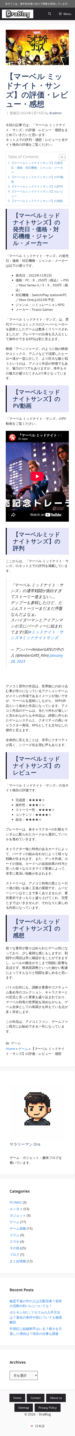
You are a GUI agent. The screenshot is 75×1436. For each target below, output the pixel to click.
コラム (14, 1235)
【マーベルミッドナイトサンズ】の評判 (37, 186)
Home (10, 1048)
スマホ (14, 1241)
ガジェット (18, 1215)
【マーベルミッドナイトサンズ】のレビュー (37, 193)
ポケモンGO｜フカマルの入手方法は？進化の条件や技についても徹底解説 (36, 1317)
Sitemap (23, 1408)
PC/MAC (16, 1202)
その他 (14, 1248)
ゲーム (16, 1043)
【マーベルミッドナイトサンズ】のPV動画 (37, 179)
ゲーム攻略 (18, 1228)
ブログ (14, 1254)
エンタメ (16, 1209)
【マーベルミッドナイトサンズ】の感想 (37, 201)
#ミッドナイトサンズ (39, 637)
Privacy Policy (47, 1408)
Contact (36, 1398)
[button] (49, 14)
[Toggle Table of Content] (60, 157)
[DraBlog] (17, 14)
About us (56, 1398)
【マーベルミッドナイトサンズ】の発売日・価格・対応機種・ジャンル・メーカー (37, 167)
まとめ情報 (18, 1261)
